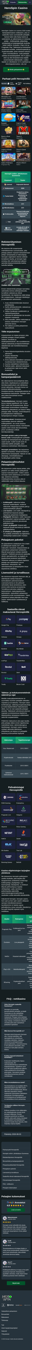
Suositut (4, 83)
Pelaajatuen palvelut (9, 1169)
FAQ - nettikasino (8, 1184)
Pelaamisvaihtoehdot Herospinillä (13, 1165)
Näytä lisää (16, 1283)
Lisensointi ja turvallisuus (11, 1172)
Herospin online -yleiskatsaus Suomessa (16, 1153)
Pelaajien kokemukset (10, 1188)
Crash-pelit (20, 83)
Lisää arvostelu (16, 1210)
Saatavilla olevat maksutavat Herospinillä (16, 1176)
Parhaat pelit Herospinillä (11, 1149)
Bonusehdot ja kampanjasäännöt (13, 1161)
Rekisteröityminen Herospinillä (12, 1157)
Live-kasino (12, 83)
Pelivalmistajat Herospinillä (11, 1180)
